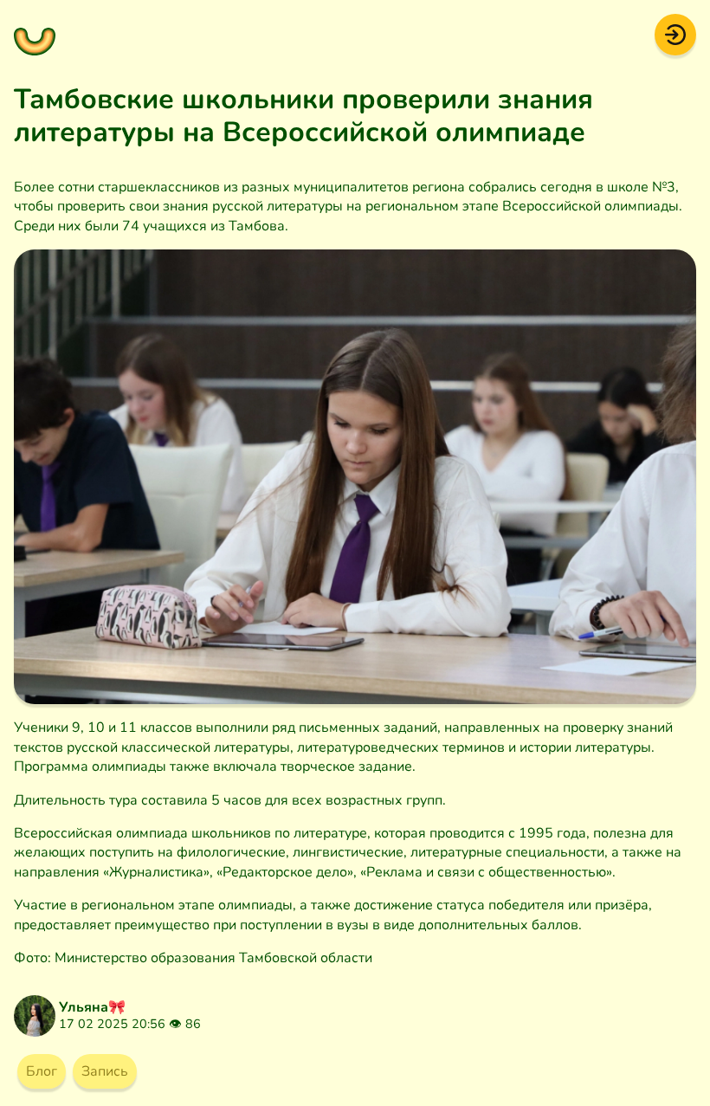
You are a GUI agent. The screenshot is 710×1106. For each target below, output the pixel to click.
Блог (41, 1071)
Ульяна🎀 (92, 1007)
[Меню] (34, 34)
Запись (104, 1071)
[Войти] (675, 33)
